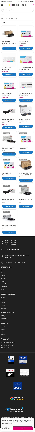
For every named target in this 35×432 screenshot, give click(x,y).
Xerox (3, 45)
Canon (3, 273)
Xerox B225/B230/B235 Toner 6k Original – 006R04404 (8, 201)
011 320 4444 (22, 1)
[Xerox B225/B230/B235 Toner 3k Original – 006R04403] (9, 111)
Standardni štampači (7, 345)
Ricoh (2, 289)
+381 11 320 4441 (10, 242)
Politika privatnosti (6, 417)
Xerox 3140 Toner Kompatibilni (23, 42)
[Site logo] (17, 5)
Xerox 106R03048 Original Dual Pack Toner (25, 200)
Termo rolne (4, 318)
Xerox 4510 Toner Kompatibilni (6, 174)
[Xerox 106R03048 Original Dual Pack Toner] (26, 191)
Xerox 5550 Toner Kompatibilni (6, 94)
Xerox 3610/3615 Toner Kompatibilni (8, 68)
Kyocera (3, 278)
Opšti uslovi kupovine (26, 417)
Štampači (5, 339)
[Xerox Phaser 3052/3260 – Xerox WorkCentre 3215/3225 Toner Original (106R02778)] (9, 139)
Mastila (4, 323)
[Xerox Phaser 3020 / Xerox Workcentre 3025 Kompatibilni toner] (26, 85)
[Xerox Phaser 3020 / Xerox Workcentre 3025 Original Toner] (9, 217)
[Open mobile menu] (2, 5)
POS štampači (5, 348)
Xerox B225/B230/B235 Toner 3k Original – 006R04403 (8, 121)
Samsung (4, 286)
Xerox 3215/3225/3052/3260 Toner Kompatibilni (26, 68)
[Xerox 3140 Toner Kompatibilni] (26, 33)
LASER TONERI (8, 18)
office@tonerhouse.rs (6, 1)
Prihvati (23, 428)
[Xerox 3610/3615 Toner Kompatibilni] (9, 60)
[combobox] (17, 10)
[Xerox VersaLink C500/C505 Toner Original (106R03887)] (9, 33)
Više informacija (6, 428)
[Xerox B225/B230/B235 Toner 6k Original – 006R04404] (9, 191)
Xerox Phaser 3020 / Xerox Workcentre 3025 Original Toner (9, 227)
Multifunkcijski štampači (8, 342)
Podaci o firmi (16, 417)
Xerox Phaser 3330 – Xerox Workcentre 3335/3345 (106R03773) (25, 175)
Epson (3, 297)
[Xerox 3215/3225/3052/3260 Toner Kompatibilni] (26, 60)
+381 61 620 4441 (10, 244)
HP (2, 270)
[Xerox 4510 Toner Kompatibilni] (9, 165)
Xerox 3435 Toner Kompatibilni (23, 147)
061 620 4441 (30, 1)
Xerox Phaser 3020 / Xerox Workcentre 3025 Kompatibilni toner (25, 95)
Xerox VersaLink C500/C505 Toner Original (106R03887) (9, 43)
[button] (26, 48)
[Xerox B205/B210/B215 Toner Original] (26, 111)
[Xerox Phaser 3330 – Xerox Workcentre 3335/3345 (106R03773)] (26, 165)
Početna (2, 18)
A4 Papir (3, 316)
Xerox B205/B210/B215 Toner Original (24, 120)
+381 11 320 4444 (10, 241)
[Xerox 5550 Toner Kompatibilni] (9, 85)
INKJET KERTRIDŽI (8, 294)
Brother (3, 275)
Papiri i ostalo (7, 313)
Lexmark (3, 284)
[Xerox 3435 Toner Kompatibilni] (26, 139)
